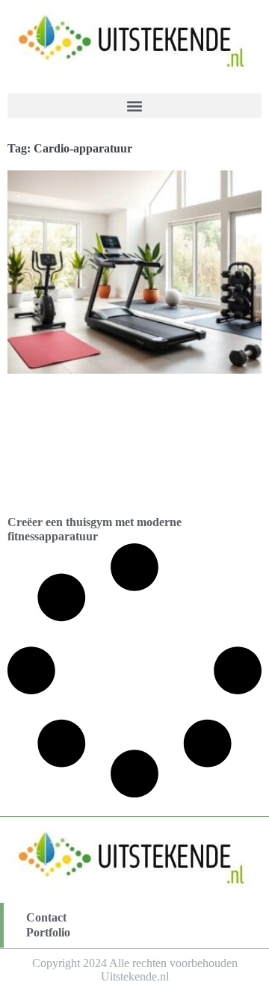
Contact (46, 917)
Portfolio (48, 932)
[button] (134, 105)
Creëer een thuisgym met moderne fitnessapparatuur (94, 529)
